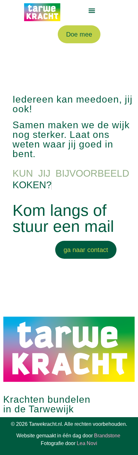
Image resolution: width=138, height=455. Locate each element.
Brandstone (108, 435)
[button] (92, 10)
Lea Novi (87, 443)
